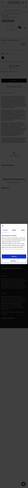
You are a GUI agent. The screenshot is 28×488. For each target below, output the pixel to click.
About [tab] (23, 230)
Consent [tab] (5, 230)
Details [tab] (14, 230)
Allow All (14, 256)
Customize (13, 261)
